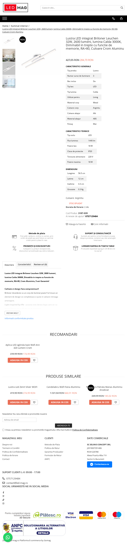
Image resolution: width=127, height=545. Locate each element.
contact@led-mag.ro (17, 482)
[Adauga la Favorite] (34, 360)
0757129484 (13, 478)
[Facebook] (3, 492)
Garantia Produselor (54, 451)
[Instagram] (3, 503)
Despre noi (7, 444)
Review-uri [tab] (40, 264)
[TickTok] (3, 499)
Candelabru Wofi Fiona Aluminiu (63, 386)
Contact (6, 459)
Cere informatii (100, 224)
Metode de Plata (52, 444)
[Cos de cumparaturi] (121, 18)
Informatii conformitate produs (19, 318)
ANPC (47, 459)
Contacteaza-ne (101, 464)
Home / (6, 25)
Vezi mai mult (12, 313)
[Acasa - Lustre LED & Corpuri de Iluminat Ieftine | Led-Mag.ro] (17, 7)
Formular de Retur (53, 455)
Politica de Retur (52, 448)
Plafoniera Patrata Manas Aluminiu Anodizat (104, 388)
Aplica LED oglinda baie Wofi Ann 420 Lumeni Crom (23, 346)
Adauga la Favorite (77, 224)
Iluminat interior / (20, 25)
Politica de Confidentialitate (85, 429)
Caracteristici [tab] (24, 264)
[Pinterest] (3, 496)
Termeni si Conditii (10, 448)
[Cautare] (122, 7)
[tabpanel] (39, 57)
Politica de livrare (10, 455)
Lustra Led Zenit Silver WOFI (22, 386)
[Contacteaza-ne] (113, 18)
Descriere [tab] (9, 264)
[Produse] (5, 19)
